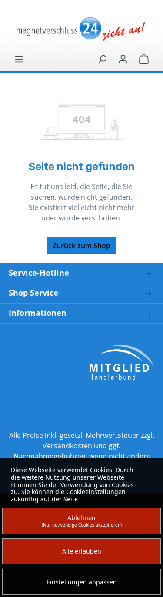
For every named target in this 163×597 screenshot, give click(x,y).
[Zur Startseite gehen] (81, 30)
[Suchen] (102, 58)
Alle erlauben (81, 551)
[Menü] (19, 58)
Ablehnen (82, 521)
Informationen (38, 312)
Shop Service (33, 292)
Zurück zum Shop (81, 245)
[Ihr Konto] (123, 58)
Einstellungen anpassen (82, 582)
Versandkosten (67, 445)
